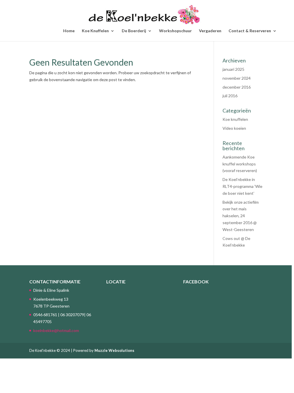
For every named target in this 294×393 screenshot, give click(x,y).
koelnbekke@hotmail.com (56, 330)
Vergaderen (210, 31)
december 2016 (237, 87)
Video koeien (234, 128)
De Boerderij (134, 31)
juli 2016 (230, 95)
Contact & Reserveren (250, 31)
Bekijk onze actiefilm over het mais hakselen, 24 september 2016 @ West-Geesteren (241, 216)
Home (69, 31)
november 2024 (237, 78)
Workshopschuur (175, 31)
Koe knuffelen (235, 119)
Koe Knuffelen (95, 31)
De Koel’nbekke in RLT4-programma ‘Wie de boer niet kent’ (242, 186)
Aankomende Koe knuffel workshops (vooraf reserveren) (240, 163)
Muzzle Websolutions (114, 350)
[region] (147, 196)
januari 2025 (233, 69)
